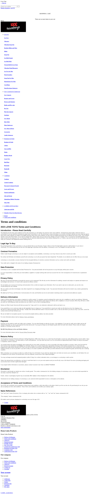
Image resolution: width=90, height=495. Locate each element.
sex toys (6, 34)
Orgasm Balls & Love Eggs (11, 64)
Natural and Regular (9, 192)
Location (6, 469)
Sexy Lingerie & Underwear (12, 91)
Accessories (7, 132)
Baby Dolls (7, 122)
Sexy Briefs (7, 118)
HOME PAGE (8, 443)
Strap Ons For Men (9, 78)
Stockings (6, 115)
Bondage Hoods (8, 155)
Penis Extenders (8, 74)
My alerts (6, 487)
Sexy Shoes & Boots (9, 128)
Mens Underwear (8, 125)
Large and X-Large (9, 189)
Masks (5, 152)
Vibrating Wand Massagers (11, 68)
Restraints (6, 165)
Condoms (7, 175)
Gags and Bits (7, 148)
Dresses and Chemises (9, 101)
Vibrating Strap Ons (9, 44)
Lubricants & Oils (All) (10, 451)
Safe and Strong (8, 196)
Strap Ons (6, 54)
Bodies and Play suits (9, 105)
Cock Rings (7, 85)
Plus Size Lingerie (8, 111)
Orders (6, 482)
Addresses (7, 479)
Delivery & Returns (9, 437)
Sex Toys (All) (8, 445)
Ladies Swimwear (8, 135)
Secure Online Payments (26, 332)
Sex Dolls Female (8, 58)
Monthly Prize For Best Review (13, 213)
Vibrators (6, 41)
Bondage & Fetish (9, 138)
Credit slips (7, 480)
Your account (5, 472)
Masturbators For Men (10, 81)
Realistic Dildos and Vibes (10, 48)
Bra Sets (6, 108)
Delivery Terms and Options (27, 317)
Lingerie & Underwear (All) (12, 446)
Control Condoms (8, 182)
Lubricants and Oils (9, 209)
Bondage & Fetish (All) (10, 448)
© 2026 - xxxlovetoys (7, 493)
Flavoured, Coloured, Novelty (11, 185)
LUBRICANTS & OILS (11, 206)
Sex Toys (6, 38)
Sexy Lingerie (7, 95)
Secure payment (8, 442)
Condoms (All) (8, 450)
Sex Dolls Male (8, 61)
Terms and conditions (10, 439)
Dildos (5, 51)
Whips (5, 172)
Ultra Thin (6, 202)
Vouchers (6, 485)
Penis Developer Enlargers (10, 88)
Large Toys (7, 159)
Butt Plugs (6, 162)
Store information (5, 427)
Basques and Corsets (9, 98)
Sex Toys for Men (8, 71)
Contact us (7, 467)
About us (6, 440)
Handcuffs (6, 169)
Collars (6, 145)
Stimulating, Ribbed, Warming (11, 199)
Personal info (8, 483)
